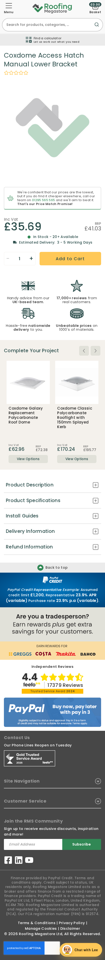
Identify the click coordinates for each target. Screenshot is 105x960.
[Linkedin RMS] (18, 861)
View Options (28, 459)
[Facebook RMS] (8, 861)
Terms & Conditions (36, 922)
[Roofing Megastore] (52, 8)
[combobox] (52, 24)
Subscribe (81, 844)
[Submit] (98, 27)
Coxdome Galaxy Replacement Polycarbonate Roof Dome (26, 415)
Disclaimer (70, 928)
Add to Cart (70, 259)
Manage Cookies (41, 928)
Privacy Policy (72, 922)
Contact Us (17, 738)
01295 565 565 (43, 200)
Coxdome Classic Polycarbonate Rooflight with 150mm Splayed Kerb (74, 417)
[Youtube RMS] (29, 861)
